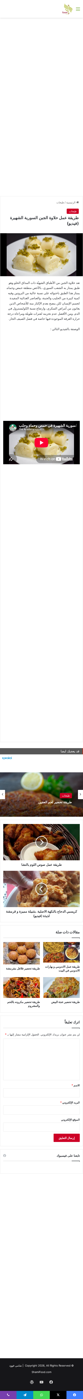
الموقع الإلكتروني (70, 1119)
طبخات (60, 202)
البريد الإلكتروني (70, 1102)
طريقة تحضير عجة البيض (65, 1002)
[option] (41, 794)
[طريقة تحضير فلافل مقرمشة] (21, 953)
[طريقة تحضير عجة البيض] (61, 987)
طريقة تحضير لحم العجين (55, 802)
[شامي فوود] (67, 9)
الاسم (76, 1085)
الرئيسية (71, 202)
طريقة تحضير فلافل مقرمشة (23, 968)
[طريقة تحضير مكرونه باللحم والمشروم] (21, 987)
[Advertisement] (41, 63)
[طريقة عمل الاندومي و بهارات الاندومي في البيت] (61, 952)
